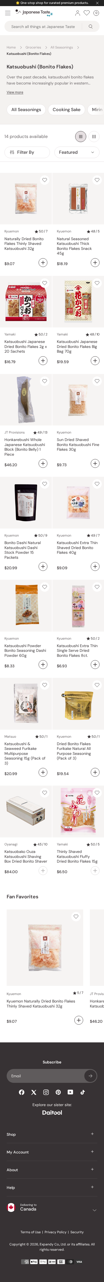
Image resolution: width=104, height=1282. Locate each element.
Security (77, 1232)
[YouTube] (70, 1092)
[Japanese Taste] (34, 13)
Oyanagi (10, 844)
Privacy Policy (56, 1232)
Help (11, 1187)
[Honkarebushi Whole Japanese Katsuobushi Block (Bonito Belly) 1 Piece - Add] (43, 463)
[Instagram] (46, 1092)
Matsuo (10, 736)
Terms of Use (31, 1232)
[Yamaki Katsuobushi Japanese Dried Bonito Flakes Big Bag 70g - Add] (95, 360)
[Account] (77, 13)
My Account (18, 1152)
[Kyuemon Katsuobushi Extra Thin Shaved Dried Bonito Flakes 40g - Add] (95, 566)
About (12, 1169)
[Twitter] (34, 1092)
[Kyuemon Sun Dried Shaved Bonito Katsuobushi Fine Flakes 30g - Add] (95, 463)
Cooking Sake (66, 109)
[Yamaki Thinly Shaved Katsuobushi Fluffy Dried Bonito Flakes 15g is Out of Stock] (95, 870)
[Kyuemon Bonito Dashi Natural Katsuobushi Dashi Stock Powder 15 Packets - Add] (43, 566)
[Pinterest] (58, 1092)
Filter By (25, 152)
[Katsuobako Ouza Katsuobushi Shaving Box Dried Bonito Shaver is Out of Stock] (43, 870)
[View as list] (94, 136)
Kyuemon (11, 231)
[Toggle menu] (7, 13)
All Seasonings (26, 109)
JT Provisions (14, 432)
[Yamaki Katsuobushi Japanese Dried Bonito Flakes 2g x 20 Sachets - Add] (43, 360)
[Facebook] (21, 1092)
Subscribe (90, 1076)
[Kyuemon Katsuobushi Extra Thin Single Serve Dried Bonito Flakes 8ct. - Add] (95, 664)
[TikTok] (82, 1092)
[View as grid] (80, 136)
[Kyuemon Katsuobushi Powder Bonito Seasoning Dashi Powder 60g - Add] (43, 664)
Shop (11, 1134)
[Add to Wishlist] (44, 180)
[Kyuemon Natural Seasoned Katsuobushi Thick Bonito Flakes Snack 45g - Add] (95, 262)
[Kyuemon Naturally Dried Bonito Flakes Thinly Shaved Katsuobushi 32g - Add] (43, 262)
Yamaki (10, 334)
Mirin (97, 109)
